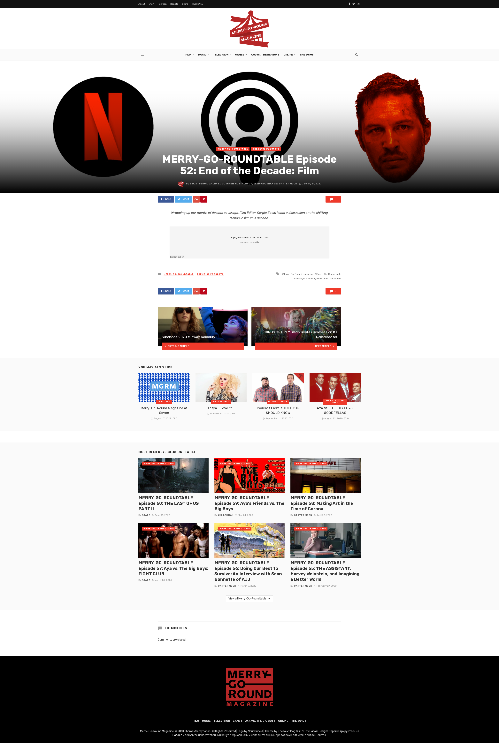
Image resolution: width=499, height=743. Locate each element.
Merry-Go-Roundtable (233, 149)
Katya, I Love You (220, 408)
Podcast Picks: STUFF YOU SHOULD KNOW (278, 410)
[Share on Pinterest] (203, 199)
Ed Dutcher (226, 183)
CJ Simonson (243, 183)
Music (202, 54)
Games (239, 54)
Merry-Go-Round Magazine (298, 274)
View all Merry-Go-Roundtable (247, 598)
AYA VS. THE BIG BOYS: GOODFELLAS (335, 410)
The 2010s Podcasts (266, 149)
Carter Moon (288, 183)
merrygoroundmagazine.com (311, 278)
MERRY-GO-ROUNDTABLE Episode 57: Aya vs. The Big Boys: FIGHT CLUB (173, 568)
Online (288, 54)
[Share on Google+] (196, 199)
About (141, 4)
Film (188, 54)
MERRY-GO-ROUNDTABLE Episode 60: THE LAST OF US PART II (168, 503)
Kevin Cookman (263, 183)
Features (164, 402)
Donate (174, 4)
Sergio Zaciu (208, 183)
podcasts (336, 278)
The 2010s (306, 54)
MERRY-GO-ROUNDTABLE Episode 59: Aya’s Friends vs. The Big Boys (249, 503)
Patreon (162, 4)
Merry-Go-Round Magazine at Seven (164, 410)
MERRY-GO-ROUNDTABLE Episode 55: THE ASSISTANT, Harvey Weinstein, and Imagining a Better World (324, 571)
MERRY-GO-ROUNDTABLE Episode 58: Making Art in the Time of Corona (321, 503)
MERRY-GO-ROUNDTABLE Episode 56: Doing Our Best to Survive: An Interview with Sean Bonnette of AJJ (248, 571)
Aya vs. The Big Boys (265, 54)
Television (220, 54)
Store (185, 4)
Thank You (197, 4)
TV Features (221, 402)
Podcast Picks (278, 402)
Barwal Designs (319, 731)
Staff (151, 4)
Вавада (177, 735)
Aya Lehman (226, 515)
